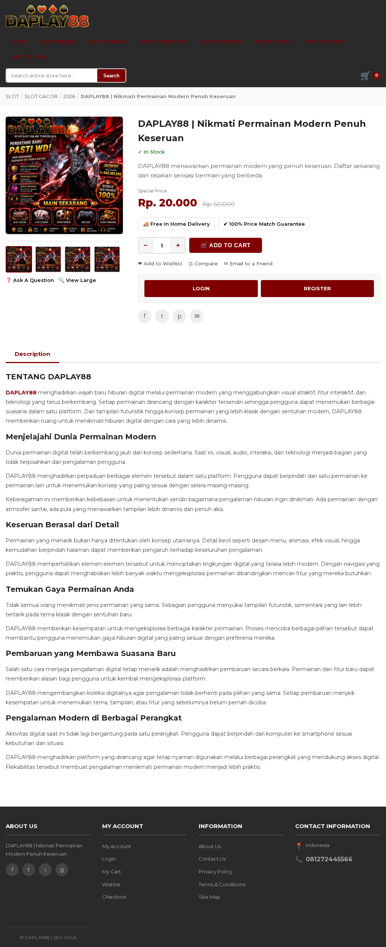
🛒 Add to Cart (226, 245)
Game (18, 41)
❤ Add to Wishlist (160, 263)
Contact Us (212, 859)
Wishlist (111, 884)
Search (111, 76)
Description (32, 353)
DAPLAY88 (21, 392)
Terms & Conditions (222, 884)
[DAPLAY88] (47, 16)
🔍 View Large (77, 280)
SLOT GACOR (41, 96)
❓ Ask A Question (30, 280)
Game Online (56, 41)
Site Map (210, 897)
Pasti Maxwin (325, 41)
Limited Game (30, 57)
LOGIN (201, 288)
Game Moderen (220, 41)
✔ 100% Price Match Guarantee (264, 224)
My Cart (111, 871)
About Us (210, 846)
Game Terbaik (106, 41)
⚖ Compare (203, 263)
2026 (69, 96)
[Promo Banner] (64, 175)
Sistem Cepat (273, 41)
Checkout (114, 897)
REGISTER (317, 288)
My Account (116, 846)
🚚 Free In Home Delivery (176, 224)
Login (109, 859)
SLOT (12, 96)
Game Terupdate (162, 41)
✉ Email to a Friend (248, 263)
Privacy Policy (215, 871)
